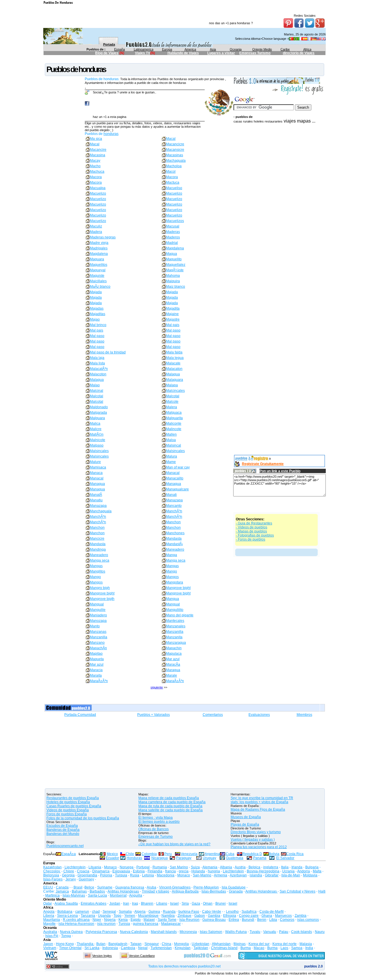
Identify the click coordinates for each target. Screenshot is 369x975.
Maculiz (96, 226)
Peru (168, 854)
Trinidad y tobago (155, 891)
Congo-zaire (249, 916)
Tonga (66, 936)
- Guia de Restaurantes (254, 523)
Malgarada (98, 413)
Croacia (83, 871)
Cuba (230, 854)
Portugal (143, 867)
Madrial (172, 243)
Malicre (95, 429)
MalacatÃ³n (99, 369)
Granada (236, 891)
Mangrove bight (178, 588)
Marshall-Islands (164, 932)
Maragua (173, 670)
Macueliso (174, 188)
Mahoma (173, 276)
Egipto (136, 920)
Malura (171, 456)
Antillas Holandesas (123, 891)
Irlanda (296, 867)
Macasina (97, 155)
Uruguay (209, 858)
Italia (285, 867)
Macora (96, 177)
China (166, 944)
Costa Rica (295, 854)
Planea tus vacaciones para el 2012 (259, 847)
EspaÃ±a (68, 854)
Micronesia (188, 932)
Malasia (306, 944)
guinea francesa (145, 924)
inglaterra (270, 867)
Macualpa (98, 188)
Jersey (70, 879)
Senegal (109, 912)
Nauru (320, 932)
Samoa (296, 948)
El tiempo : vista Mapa (155, 818)
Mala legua (175, 358)
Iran (126, 903)
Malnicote (97, 440)
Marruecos (283, 916)
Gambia (214, 916)
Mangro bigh (100, 588)
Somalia (125, 912)
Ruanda (169, 912)
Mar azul (173, 659)
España (119, 49)
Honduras (134, 858)
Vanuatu (269, 932)
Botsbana (64, 912)
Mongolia (181, 944)
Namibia (168, 916)
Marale (171, 675)
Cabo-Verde (211, 912)
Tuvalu (255, 932)
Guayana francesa (129, 887)
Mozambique (148, 916)
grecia (184, 871)
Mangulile (98, 610)
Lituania (95, 867)
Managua (97, 484)
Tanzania (88, 916)
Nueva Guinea (71, 932)
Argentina (212, 854)
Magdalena (175, 248)
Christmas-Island (224, 948)
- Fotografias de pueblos (255, 535)
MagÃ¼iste (175, 270)
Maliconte (173, 423)
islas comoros (308, 920)
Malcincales (175, 391)
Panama (259, 858)
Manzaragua (176, 643)
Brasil (78, 887)
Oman (207, 903)
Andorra (303, 871)
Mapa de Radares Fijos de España (258, 810)
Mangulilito (174, 610)
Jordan (114, 903)
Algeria (140, 912)
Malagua (173, 374)
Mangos (172, 577)
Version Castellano (142, 955)
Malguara (97, 418)
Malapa (172, 385)
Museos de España (246, 817)
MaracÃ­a (173, 664)
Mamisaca (98, 467)
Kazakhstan (52, 867)
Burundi (248, 920)
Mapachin (174, 648)
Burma (245, 948)
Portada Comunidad (80, 715)
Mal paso (173, 330)
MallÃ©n (96, 434)
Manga (171, 555)
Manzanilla (174, 632)
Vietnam (49, 948)
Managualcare (177, 489)
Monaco (110, 867)
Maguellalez (175, 265)
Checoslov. (52, 871)
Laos (284, 948)
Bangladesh (117, 944)
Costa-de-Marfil (271, 912)
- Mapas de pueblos (251, 531)
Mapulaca (174, 654)
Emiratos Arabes (93, 903)
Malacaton (174, 369)
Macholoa (174, 166)
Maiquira (173, 281)
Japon (48, 944)
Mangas (96, 566)
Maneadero (175, 549)
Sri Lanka (91, 948)
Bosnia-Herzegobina (263, 871)
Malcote (172, 402)
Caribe (285, 49)
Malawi (149, 920)
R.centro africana (76, 920)
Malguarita (174, 418)
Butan (101, 944)
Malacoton (98, 374)
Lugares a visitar (221, 53)
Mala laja (97, 358)
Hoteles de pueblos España (68, 802)
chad (96, 912)
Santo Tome (167, 920)
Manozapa (98, 621)
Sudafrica (249, 912)
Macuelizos (175, 221)
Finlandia (155, 871)
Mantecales (175, 621)
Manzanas (98, 632)
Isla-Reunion (189, 920)
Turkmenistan (161, 948)
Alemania (209, 867)
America (190, 49)
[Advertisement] (148, 60)
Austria (240, 867)
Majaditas (97, 314)
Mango (171, 571)
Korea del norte (284, 944)
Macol (171, 172)
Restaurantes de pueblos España (72, 798)
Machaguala (176, 161)
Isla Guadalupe (234, 887)
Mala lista (97, 363)
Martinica (52, 895)
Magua (171, 254)
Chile (130, 854)
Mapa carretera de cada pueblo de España (172, 802)
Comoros (287, 920)
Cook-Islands (301, 932)
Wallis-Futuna (236, 932)
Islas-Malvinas (74, 895)
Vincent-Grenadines (175, 887)
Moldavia (310, 875)
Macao (259, 948)
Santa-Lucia (97, 895)
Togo (117, 916)
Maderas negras (103, 237)
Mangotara (174, 582)
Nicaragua (159, 858)
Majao (95, 319)
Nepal (143, 948)
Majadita (173, 308)
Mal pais (172, 325)
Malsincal (173, 445)
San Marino (179, 867)
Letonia (148, 875)
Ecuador (112, 858)
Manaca (96, 473)
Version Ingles (102, 955)
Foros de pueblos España (66, 814)
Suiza (195, 867)
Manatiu (96, 500)
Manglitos (97, 571)
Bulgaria (312, 867)
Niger (97, 920)
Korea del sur (259, 944)
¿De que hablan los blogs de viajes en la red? (174, 844)
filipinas (240, 944)
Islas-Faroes (53, 879)
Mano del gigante (179, 615)
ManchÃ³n (174, 511)
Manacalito (174, 478)
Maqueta (97, 659)
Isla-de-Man (290, 875)
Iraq (135, 903)
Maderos (173, 237)
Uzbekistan (200, 944)
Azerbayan (238, 875)
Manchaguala (101, 511)
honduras (110, 134)
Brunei (220, 903)
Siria (185, 903)
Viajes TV (142, 53)
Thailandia (85, 944)
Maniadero (98, 615)
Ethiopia (229, 916)
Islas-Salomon (211, 932)
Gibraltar (271, 875)
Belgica (254, 867)
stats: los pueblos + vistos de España (259, 802)
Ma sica (96, 139)
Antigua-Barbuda (185, 891)
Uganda (104, 916)
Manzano (97, 643)
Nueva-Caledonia (134, 932)
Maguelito (174, 259)
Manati (171, 495)
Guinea (154, 912)
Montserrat (118, 895)
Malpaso (96, 445)
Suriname (104, 887)
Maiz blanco (175, 287)
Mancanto (174, 506)
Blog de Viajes (106, 53)
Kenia (123, 920)
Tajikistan (200, 948)
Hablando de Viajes (183, 53)
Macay (95, 161)
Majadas (96, 308)
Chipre (68, 871)
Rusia (134, 875)
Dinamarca (101, 871)
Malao (95, 385)
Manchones (175, 533)
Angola (48, 912)
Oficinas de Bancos (153, 829)
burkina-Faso (188, 912)
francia (170, 871)
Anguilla (135, 895)
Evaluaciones (259, 715)
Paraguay (183, 858)
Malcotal (96, 396)
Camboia (128, 948)
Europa (167, 49)
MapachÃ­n (98, 648)
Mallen (171, 434)
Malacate (173, 363)
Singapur (151, 944)
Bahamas (79, 891)
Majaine (172, 314)
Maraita (96, 675)
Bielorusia (51, 875)
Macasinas (174, 155)
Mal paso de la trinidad (108, 352)
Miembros (304, 715)
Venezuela (189, 854)
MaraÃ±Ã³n (99, 681)
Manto (95, 626)
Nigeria (110, 920)
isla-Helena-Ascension (76, 924)
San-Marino (202, 875)
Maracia (96, 670)
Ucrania (288, 871)
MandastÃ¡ (174, 544)
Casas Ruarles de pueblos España (73, 806)
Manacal (173, 473)
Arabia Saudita (66, 903)
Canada (62, 887)
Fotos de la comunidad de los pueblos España (82, 818)
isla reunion (106, 924)
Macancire (98, 150)
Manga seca (99, 560)
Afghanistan (221, 944)
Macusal (172, 226)
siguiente (156, 687)
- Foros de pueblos (250, 539)
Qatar (47, 903)
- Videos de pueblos (251, 527)
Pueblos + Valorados (153, 715)
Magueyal (98, 270)
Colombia (149, 854)
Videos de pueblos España (67, 810)
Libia (273, 920)
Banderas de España (63, 830)
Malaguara (174, 380)
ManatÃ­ (96, 495)
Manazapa (174, 500)
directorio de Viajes (299, 53)
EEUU (48, 887)
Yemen (129, 916)
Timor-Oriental (70, 948)
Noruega (126, 867)
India (309, 948)
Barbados (97, 891)
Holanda (198, 871)
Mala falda (174, 352)
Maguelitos (98, 265)
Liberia (48, 916)
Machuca (97, 172)
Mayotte (49, 924)
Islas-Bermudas (214, 891)
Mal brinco (98, 325)
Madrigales (99, 248)
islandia (256, 875)
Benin (261, 920)
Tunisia (124, 924)
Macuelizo (98, 193)
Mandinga (98, 549)
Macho (95, 166)
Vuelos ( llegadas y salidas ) (253, 839)
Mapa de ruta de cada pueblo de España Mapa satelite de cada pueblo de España (170, 808)
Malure (95, 462)
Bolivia (274, 854)
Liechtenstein (75, 867)
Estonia (139, 871)
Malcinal (96, 391)
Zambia (300, 916)
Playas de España (245, 824)
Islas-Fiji (51, 936)
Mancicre (97, 539)
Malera (171, 407)
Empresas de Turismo (155, 837)
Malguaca (174, 413)
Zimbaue (184, 916)
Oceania (236, 49)
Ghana (266, 916)
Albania (226, 867)
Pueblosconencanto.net (65, 846)
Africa (307, 49)
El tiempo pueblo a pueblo (159, 822)
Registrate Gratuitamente (263, 464)
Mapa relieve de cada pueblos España (168, 798)
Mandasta (174, 539)
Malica (95, 423)
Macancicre (175, 144)
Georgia (68, 875)
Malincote (173, 429)
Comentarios (213, 715)
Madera (96, 232)
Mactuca (172, 182)
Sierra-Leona (67, 916)
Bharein (147, 903)
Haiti (321, 891)
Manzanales (175, 626)
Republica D (252, 854)
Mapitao (96, 654)
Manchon (173, 522)
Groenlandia (87, 875)
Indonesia (110, 948)
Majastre (173, 319)
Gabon (199, 916)
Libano (161, 903)
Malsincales (99, 451)
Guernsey (86, 879)
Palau (283, 932)
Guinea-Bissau (214, 920)
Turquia (121, 875)
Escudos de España (62, 826)
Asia (213, 49)
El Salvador (285, 858)
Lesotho (232, 912)
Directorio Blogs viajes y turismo (256, 832)
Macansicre (175, 150)
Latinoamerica (143, 49)
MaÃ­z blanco (100, 287)
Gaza (196, 903)
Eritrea (234, 920)
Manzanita (174, 637)
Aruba (151, 887)
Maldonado (99, 407)
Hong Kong (65, 944)
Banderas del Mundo (62, 834)
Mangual (97, 604)
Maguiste (97, 276)
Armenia (220, 875)
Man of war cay (178, 467)
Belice (89, 887)
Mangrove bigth (102, 599)
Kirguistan (183, 948)
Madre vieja (99, 243)
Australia (50, 932)
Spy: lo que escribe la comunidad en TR (262, 798)
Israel (174, 903)
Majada (96, 292)
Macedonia (165, 875)
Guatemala (234, 858)
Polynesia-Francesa (101, 932)
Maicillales (98, 281)
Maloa (171, 440)
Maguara (97, 259)
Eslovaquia (121, 871)
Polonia (106, 875)
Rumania (160, 867)
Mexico (112, 854)
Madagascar (171, 924)
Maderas (173, 232)
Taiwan (136, 944)
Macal (171, 139)
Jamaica (62, 891)
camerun (82, 912)
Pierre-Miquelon (206, 887)
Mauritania (51, 920)
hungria (214, 871)
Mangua (172, 599)
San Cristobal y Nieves (297, 891)
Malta (317, 871)
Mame (171, 462)
